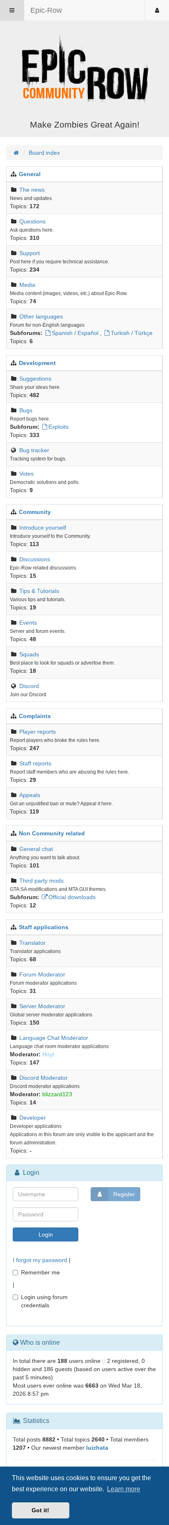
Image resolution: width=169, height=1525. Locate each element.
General (30, 174)
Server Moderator (42, 1006)
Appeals (29, 795)
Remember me (40, 1272)
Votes (26, 473)
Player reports (37, 731)
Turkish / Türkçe (132, 333)
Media (27, 284)
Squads (29, 654)
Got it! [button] (40, 1510)
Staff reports (35, 763)
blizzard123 (57, 1094)
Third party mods (41, 880)
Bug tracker (34, 450)
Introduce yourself (42, 527)
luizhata (97, 1447)
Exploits (58, 426)
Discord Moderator (43, 1077)
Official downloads (72, 897)
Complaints (35, 716)
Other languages (41, 316)
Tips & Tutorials (39, 591)
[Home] (84, 71)
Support (29, 253)
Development (37, 363)
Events (28, 622)
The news (32, 189)
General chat (36, 849)
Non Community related (52, 833)
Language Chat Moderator (53, 1037)
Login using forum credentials (44, 1301)
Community (35, 512)
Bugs (25, 410)
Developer (32, 1117)
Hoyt (48, 1054)
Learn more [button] (123, 1488)
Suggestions (35, 378)
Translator (32, 942)
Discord (29, 686)
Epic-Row (46, 10)
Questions (32, 221)
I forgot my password (40, 1260)
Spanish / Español (75, 333)
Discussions (34, 559)
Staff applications (44, 927)
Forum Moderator (42, 974)
